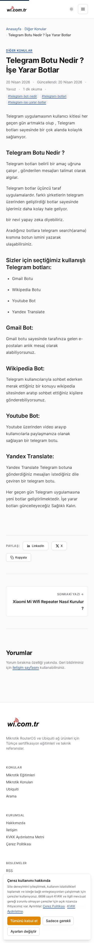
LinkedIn (38, 546)
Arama (11, 796)
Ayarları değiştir (23, 931)
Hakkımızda (15, 823)
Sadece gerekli (58, 921)
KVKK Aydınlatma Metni (25, 837)
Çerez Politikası (18, 844)
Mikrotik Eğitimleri (20, 775)
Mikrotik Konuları (19, 782)
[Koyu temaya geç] (71, 9)
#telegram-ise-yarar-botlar (27, 102)
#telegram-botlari (54, 96)
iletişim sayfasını (26, 667)
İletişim (11, 830)
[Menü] (83, 9)
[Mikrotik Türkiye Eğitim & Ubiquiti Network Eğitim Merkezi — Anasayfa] (17, 9)
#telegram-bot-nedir (22, 96)
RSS (9, 870)
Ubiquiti (12, 789)
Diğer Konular (35, 29)
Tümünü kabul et (24, 921)
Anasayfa (13, 29)
